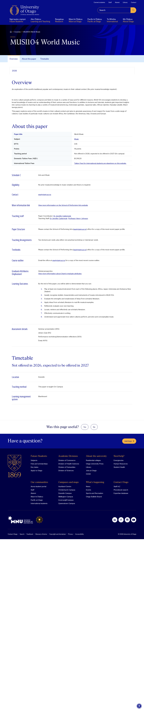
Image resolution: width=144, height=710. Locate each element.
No (94, 427)
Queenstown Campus (66, 503)
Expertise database (121, 493)
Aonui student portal (38, 486)
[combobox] (114, 10)
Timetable (44, 59)
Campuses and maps (68, 482)
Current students (99, 2)
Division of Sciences (66, 470)
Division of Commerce (66, 460)
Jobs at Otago (91, 470)
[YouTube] (133, 519)
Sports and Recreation (94, 493)
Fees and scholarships (39, 464)
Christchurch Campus (66, 490)
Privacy (70, 534)
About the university (96, 456)
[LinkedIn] (114, 519)
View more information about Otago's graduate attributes (59, 273)
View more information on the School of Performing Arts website (63, 205)
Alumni (117, 2)
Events (88, 490)
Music (76, 139)
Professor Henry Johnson (78, 218)
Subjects (34, 460)
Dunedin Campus (65, 493)
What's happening (95, 482)
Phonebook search (121, 490)
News (88, 486)
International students (39, 503)
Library (125, 2)
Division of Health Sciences (68, 464)
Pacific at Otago (37, 500)
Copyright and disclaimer (57, 534)
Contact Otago (121, 482)
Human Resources (121, 464)
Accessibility (79, 534)
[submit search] (133, 10)
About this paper (29, 59)
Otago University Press (94, 464)
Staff (110, 2)
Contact (133, 2)
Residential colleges (93, 460)
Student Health (119, 467)
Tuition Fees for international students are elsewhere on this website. (100, 163)
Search (22, 534)
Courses (17, 32)
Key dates (34, 467)
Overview (14, 59)
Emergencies (118, 460)
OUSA (88, 474)
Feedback (30, 534)
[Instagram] (127, 519)
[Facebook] (121, 519)
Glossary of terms (41, 534)
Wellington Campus (65, 496)
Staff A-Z (117, 486)
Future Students (39, 456)
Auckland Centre (64, 486)
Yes (84, 427)
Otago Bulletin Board (94, 496)
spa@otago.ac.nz (44, 194)
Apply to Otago (36, 470)
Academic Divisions (68, 456)
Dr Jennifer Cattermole (62, 216)
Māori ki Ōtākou (37, 496)
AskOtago (128, 441)
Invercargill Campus (65, 500)
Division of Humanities (66, 467)
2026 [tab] (14, 71)
